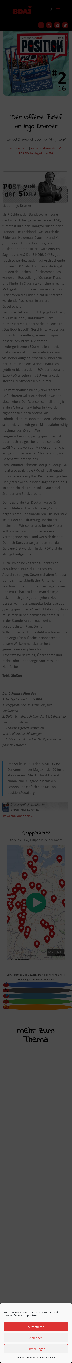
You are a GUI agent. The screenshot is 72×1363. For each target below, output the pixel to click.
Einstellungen (36, 1349)
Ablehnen (36, 1338)
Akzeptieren (36, 1327)
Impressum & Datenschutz (41, 1357)
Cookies (20, 1357)
